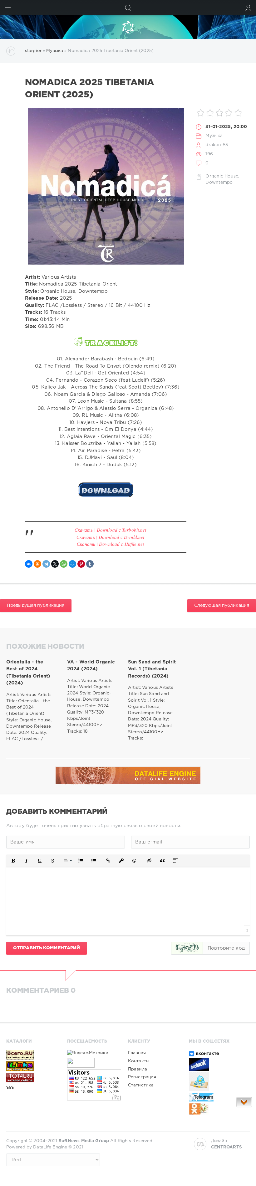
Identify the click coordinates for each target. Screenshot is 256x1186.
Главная (137, 1053)
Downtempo (219, 182)
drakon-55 (216, 145)
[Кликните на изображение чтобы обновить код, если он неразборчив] (187, 948)
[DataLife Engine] (128, 27)
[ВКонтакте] (28, 564)
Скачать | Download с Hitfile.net (110, 544)
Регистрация (142, 1077)
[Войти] (248, 7)
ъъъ (10, 1087)
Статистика (141, 1085)
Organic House (221, 176)
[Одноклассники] (37, 564)
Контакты (138, 1061)
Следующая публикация (221, 605)
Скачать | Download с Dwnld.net (110, 537)
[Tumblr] (90, 564)
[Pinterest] (81, 564)
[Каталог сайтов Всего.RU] (33, 1054)
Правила (137, 1069)
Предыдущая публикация (36, 605)
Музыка (214, 136)
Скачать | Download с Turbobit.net (110, 530)
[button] (13, 861)
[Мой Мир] (72, 564)
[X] (55, 564)
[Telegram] (46, 564)
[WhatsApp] (63, 564)
